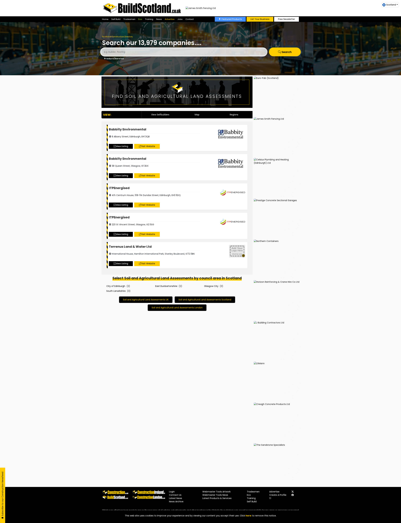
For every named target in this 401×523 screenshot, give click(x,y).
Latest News (175, 498)
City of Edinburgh (115, 286)
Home (105, 19)
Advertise (169, 19)
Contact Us (175, 495)
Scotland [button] (391, 4)
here (248, 515)
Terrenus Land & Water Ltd (130, 246)
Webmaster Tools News (215, 495)
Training (149, 19)
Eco (140, 19)
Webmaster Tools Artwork (216, 491)
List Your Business (259, 19)
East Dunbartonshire (166, 286)
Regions (234, 114)
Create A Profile (277, 495)
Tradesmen (129, 19)
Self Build (115, 19)
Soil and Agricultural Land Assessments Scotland (205, 299)
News (159, 19)
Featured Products (232, 19)
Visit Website (148, 146)
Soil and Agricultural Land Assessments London (177, 307)
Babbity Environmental (127, 129)
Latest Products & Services (217, 498)
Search (286, 52)
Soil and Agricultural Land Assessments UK (146, 299)
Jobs (179, 19)
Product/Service (114, 58)
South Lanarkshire (116, 291)
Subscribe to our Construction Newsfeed (2, 494)
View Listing (122, 146)
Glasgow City (211, 286)
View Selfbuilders (160, 114)
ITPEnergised (119, 188)
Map (197, 114)
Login (172, 491)
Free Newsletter (286, 19)
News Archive (176, 501)
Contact (189, 19)
